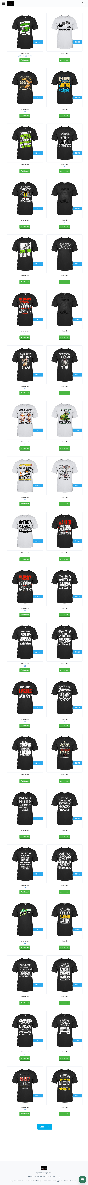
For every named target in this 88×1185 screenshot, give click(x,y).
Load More (45, 1126)
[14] (64, 365)
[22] (25, 1030)
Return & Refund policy (33, 1181)
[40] (64, 531)
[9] (64, 198)
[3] (25, 309)
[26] (25, 420)
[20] (64, 254)
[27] (64, 420)
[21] (64, 1030)
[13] (64, 32)
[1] (64, 143)
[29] (25, 919)
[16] (64, 919)
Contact (20, 1181)
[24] (25, 697)
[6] (64, 87)
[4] (25, 254)
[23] (64, 864)
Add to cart (25, 60)
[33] (25, 753)
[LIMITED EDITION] (25, 32)
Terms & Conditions (71, 1181)
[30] (25, 808)
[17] (25, 475)
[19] (25, 87)
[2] (25, 198)
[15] (25, 365)
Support (13, 1181)
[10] (64, 309)
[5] (25, 143)
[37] (64, 586)
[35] (64, 642)
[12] (64, 1086)
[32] (64, 808)
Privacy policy (57, 1181)
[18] (25, 1086)
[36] (25, 642)
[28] (25, 975)
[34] (64, 697)
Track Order (47, 1181)
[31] (25, 864)
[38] (25, 586)
